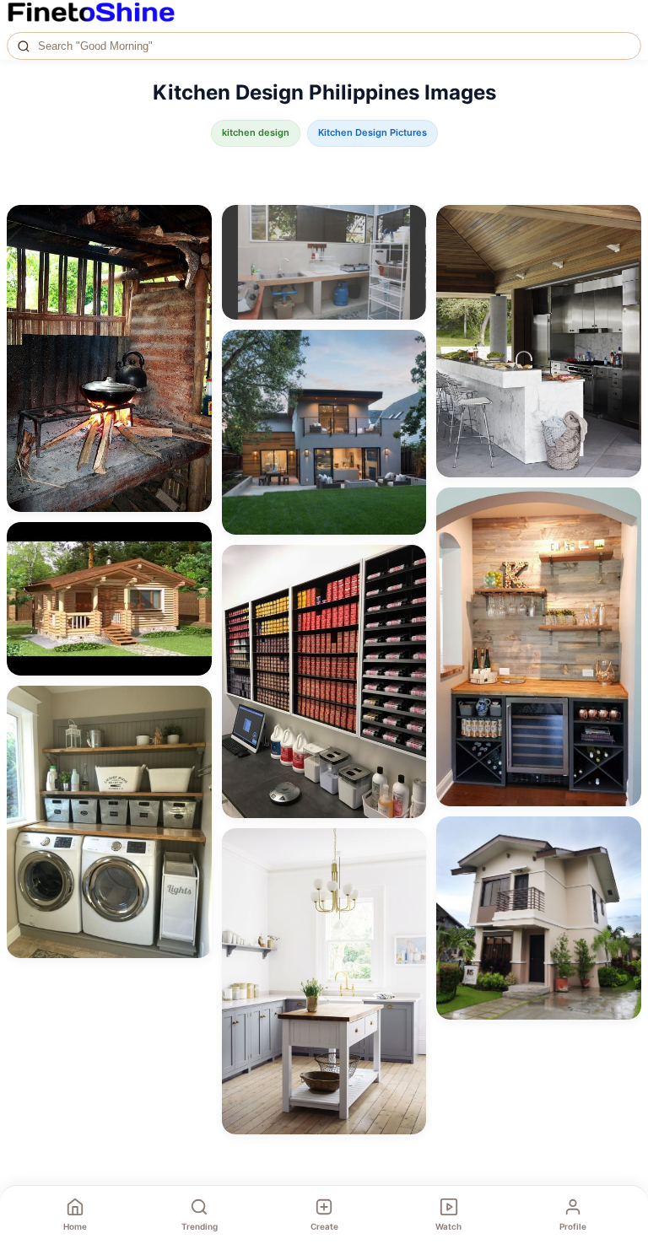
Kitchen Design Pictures (372, 132)
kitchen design (255, 132)
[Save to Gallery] (193, 254)
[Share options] (193, 223)
